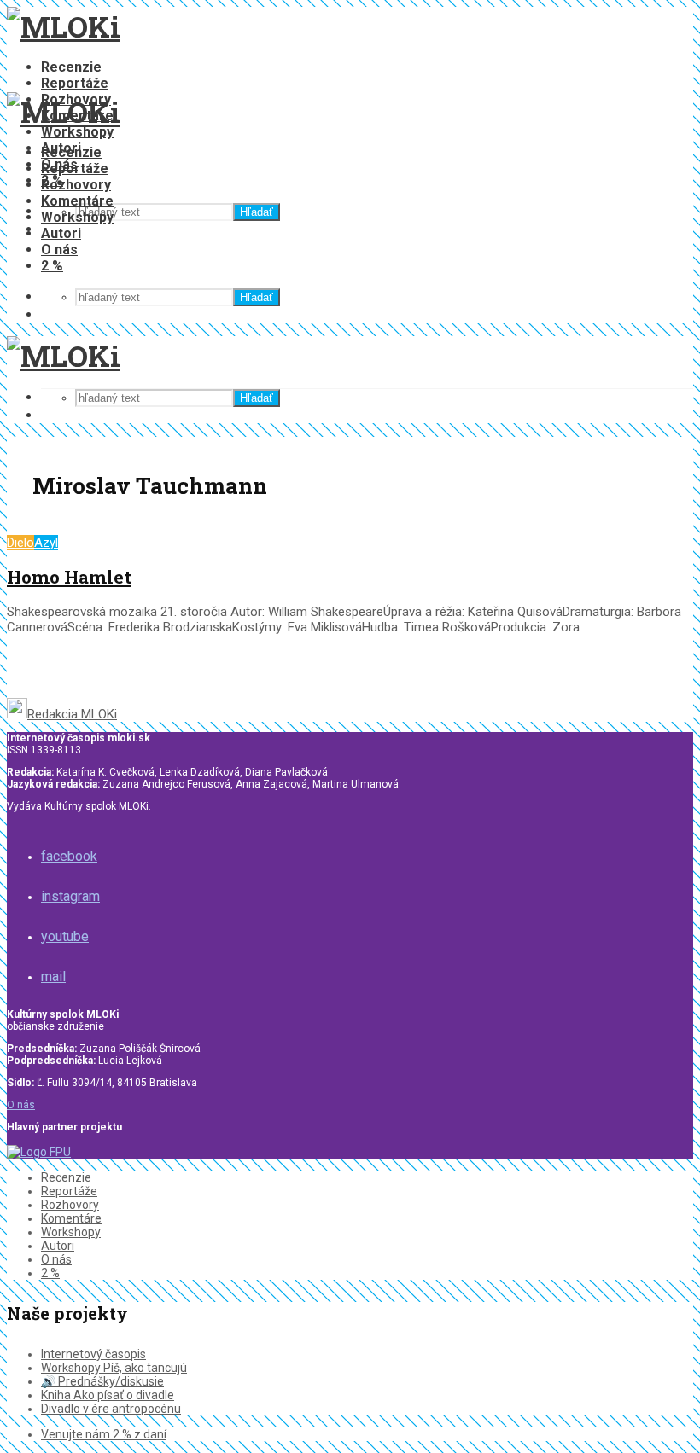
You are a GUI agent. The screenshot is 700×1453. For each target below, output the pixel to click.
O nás (59, 249)
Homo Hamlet (69, 577)
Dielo (20, 542)
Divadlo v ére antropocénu (111, 1408)
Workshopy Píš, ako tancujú (114, 1368)
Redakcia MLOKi (72, 714)
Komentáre (77, 201)
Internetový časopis (93, 1354)
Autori (61, 233)
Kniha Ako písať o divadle (107, 1395)
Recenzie (71, 67)
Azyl (46, 542)
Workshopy (77, 132)
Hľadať (256, 212)
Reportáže (74, 83)
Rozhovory (76, 185)
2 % (52, 266)
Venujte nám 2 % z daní (103, 1434)
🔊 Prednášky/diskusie (102, 1381)
